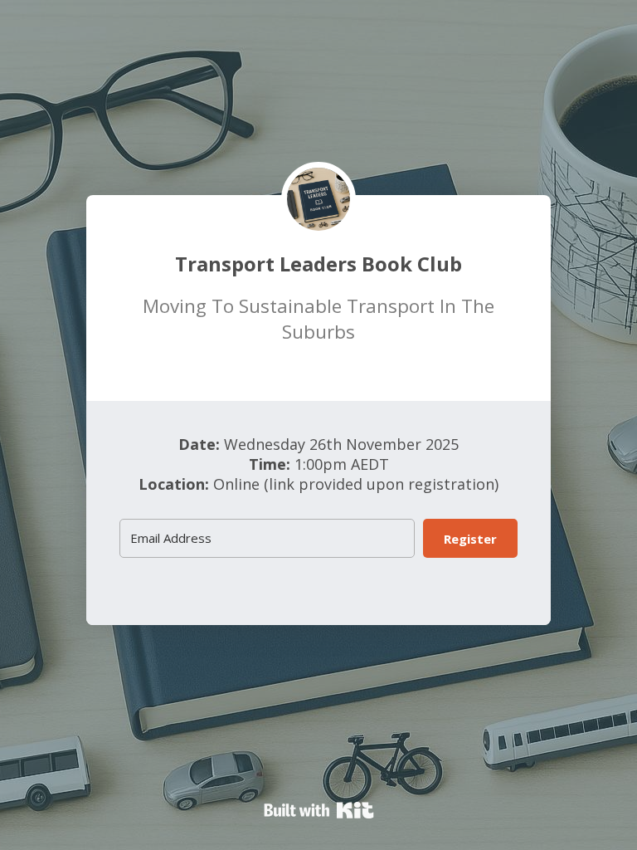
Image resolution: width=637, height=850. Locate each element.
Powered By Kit (319, 810)
